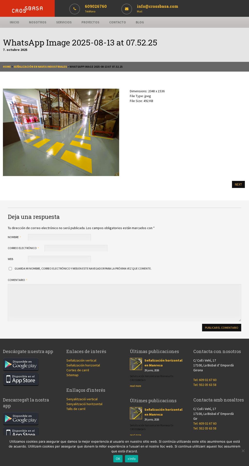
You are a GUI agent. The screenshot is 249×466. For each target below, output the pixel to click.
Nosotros (37, 22)
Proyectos (90, 22)
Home (7, 66)
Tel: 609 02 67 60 (204, 380)
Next (238, 184)
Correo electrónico (22, 248)
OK (118, 459)
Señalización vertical (81, 360)
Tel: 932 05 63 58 (204, 384)
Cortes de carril (77, 370)
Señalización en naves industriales (40, 66)
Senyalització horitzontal (84, 404)
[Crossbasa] (27, 11)
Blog (140, 22)
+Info (131, 459)
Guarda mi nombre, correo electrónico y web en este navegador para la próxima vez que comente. (83, 268)
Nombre (13, 237)
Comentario (17, 280)
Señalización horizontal (83, 365)
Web (10, 259)
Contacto (117, 22)
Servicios (64, 22)
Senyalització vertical (82, 399)
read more (135, 386)
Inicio (14, 22)
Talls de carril (75, 409)
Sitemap (72, 375)
